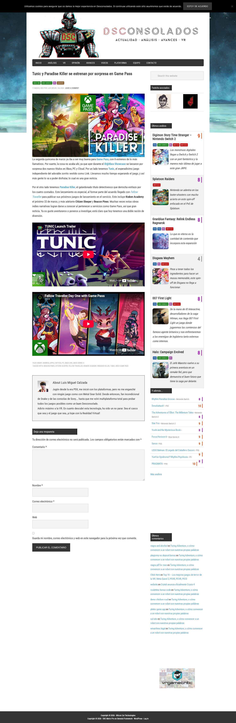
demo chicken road (159, 599)
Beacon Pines (49, 366)
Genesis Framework (124, 719)
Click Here (155, 574)
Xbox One (36, 83)
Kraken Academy (89, 366)
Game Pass (102, 159)
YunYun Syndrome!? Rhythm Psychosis (170, 457)
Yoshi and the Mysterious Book (166, 430)
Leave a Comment (72, 88)
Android (60, 83)
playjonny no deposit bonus (163, 555)
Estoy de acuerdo (197, 6)
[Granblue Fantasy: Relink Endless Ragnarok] (161, 242)
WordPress (138, 719)
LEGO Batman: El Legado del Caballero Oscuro (173, 450)
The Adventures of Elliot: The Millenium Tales (172, 412)
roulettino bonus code (160, 589)
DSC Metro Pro (108, 719)
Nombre (37, 485)
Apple (52, 363)
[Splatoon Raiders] (161, 198)
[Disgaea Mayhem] (161, 277)
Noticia (58, 363)
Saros (154, 443)
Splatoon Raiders (163, 179)
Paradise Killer (67, 187)
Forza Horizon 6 (159, 436)
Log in (146, 719)
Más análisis (156, 474)
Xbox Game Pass (122, 366)
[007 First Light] (161, 317)
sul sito (153, 618)
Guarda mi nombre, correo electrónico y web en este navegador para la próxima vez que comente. (84, 538)
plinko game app (158, 609)
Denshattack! (158, 405)
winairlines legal (157, 628)
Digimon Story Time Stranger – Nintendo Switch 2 (172, 137)
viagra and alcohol (158, 545)
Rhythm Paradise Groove (163, 399)
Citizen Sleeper (61, 366)
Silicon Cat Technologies (125, 715)
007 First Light (162, 298)
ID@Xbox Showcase (115, 163)
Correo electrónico (43, 501)
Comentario (39, 446)
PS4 (154, 229)
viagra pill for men (158, 565)
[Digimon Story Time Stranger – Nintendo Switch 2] (161, 158)
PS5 (154, 145)
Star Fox (156, 423)
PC (55, 83)
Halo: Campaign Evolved (168, 352)
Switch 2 (184, 145)
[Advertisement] (177, 504)
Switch (176, 145)
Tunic (111, 168)
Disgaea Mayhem (163, 258)
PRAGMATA (157, 463)
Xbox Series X (47, 83)
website (154, 584)
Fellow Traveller (76, 366)
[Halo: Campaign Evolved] (161, 371)
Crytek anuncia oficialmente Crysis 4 (178, 584)
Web (34, 517)
